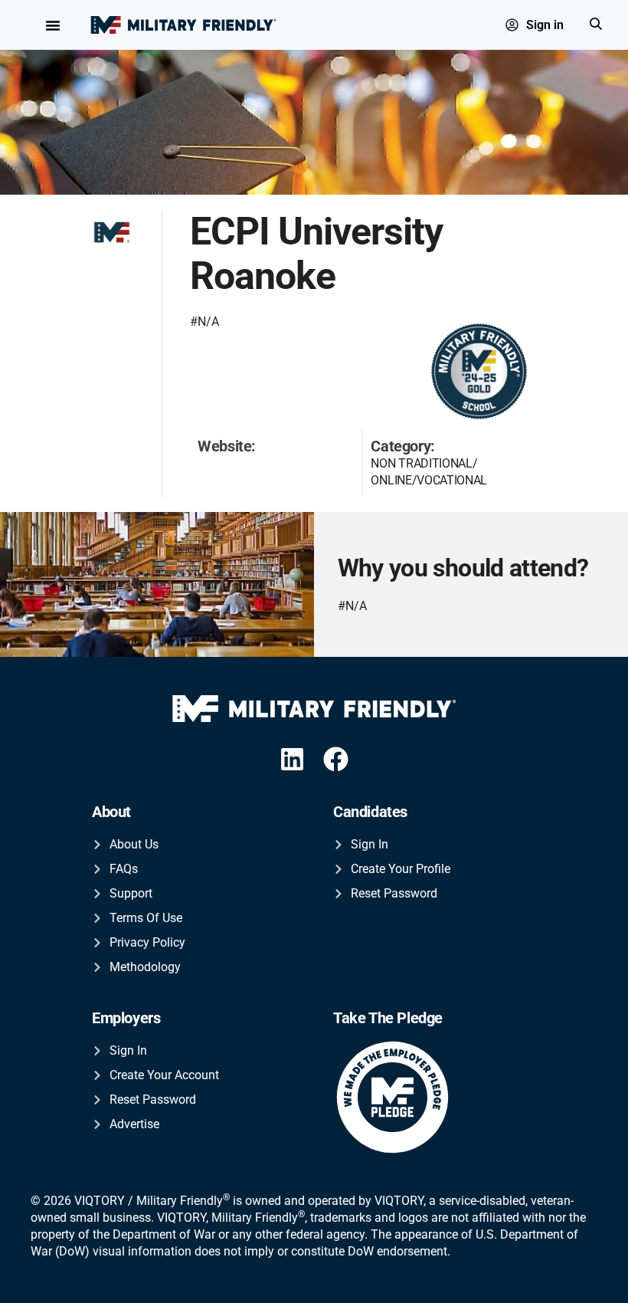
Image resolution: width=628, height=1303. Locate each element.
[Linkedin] (292, 759)
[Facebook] (336, 759)
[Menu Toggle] (53, 25)
